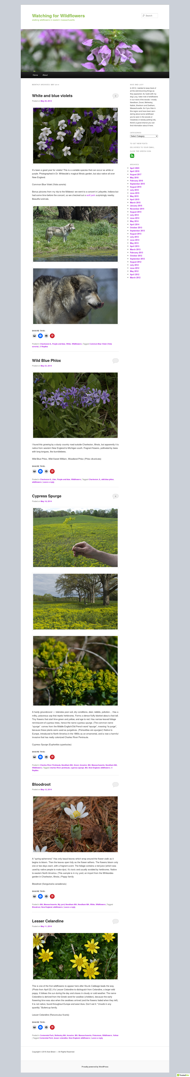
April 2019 (134, 171)
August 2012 (135, 261)
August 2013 (135, 233)
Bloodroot (41, 784)
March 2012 (135, 277)
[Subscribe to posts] (132, 157)
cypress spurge (77, 767)
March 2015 (135, 202)
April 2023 (134, 168)
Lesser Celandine (48, 921)
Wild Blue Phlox (46, 360)
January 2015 (136, 205)
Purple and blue (58, 343)
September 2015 (137, 183)
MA (89, 765)
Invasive (83, 765)
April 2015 (134, 199)
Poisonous (96, 1035)
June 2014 (134, 218)
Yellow (115, 1035)
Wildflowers (77, 343)
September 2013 (137, 230)
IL (99, 479)
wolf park (91, 195)
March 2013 (135, 249)
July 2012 (134, 264)
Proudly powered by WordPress (95, 1066)
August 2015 (135, 186)
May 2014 (134, 221)
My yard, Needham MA (67, 904)
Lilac (54, 479)
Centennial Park (46, 1038)
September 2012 (137, 258)
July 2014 (134, 214)
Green (76, 765)
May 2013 (134, 243)
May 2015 (134, 196)
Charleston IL (45, 343)
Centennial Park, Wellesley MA (53, 1035)
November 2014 (137, 208)
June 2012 (134, 268)
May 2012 (134, 271)
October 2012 (136, 255)
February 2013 (136, 252)
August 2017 (135, 174)
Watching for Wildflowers (58, 15)
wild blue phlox (107, 479)
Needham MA (111, 765)
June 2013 (134, 239)
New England (94, 767)
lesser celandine (61, 1038)
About (45, 75)
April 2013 (134, 246)
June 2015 (134, 193)
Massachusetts (98, 765)
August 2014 (135, 211)
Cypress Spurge (46, 496)
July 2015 (134, 189)
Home (35, 75)
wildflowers (37, 482)
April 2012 (134, 274)
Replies (44, 346)
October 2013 (136, 227)
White (68, 343)
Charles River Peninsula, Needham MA (56, 765)
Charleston (93, 479)
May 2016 (134, 177)
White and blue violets (52, 95)
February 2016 (136, 180)
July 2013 (134, 236)
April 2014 (134, 224)
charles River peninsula (60, 767)
